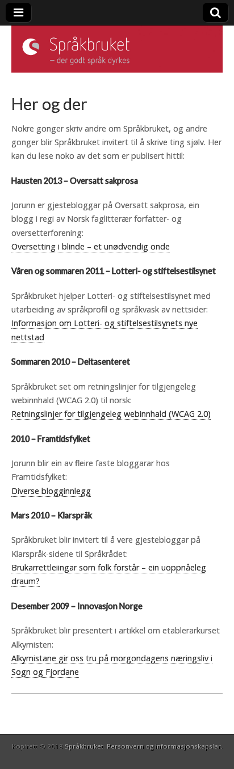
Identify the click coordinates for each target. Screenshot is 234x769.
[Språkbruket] (117, 49)
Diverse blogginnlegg (51, 490)
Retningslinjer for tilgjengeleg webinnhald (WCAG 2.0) (111, 413)
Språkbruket (84, 746)
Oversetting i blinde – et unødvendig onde (90, 246)
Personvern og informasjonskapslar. (165, 746)
